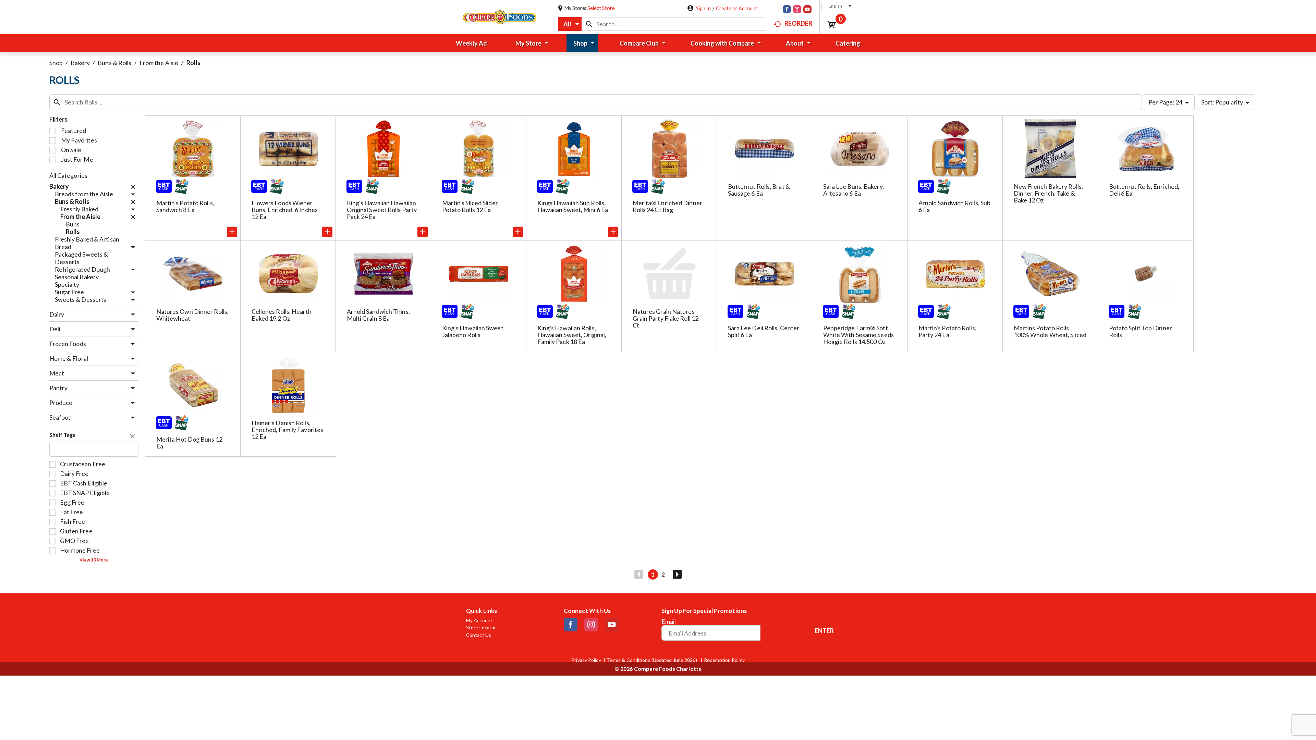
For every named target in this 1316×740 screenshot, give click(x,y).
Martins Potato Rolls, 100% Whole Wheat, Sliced (1050, 331)
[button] (838, 6)
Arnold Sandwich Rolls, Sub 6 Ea (954, 206)
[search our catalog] (589, 24)
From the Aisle (158, 62)
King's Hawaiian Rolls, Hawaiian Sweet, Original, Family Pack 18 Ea (572, 334)
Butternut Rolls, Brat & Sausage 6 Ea (759, 190)
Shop (56, 62)
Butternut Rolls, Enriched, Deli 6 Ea (1144, 190)
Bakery (80, 62)
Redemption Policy (724, 660)
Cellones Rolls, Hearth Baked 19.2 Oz (282, 315)
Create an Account (736, 8)
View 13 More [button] (94, 560)
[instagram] (797, 10)
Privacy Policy (586, 660)
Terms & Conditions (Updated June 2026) (652, 660)
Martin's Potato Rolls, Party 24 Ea (947, 331)
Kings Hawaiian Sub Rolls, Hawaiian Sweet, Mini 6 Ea (572, 206)
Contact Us (478, 635)
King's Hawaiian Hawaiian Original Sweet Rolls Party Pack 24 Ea (382, 209)
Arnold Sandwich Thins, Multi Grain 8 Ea (378, 315)
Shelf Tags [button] (62, 434)
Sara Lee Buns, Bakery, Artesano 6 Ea (853, 190)
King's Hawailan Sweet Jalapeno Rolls (472, 331)
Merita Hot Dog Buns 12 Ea (189, 442)
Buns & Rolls (114, 62)
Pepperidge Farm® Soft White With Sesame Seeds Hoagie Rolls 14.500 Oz (858, 334)
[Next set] (677, 574)
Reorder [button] (798, 23)
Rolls (193, 62)
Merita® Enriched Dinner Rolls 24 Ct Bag (667, 206)
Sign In (703, 8)
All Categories (68, 175)
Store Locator (481, 627)
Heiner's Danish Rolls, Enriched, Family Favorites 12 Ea (288, 429)
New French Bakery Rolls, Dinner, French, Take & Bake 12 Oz (1048, 193)
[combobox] (570, 24)
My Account (479, 620)
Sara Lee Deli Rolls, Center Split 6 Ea (764, 331)
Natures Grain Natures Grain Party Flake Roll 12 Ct (666, 318)
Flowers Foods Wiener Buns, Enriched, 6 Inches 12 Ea (285, 209)
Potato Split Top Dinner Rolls (1140, 331)
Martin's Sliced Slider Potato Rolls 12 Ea (470, 206)
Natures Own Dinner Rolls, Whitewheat (192, 315)
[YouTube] (807, 10)
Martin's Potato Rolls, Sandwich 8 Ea (185, 206)
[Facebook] (787, 10)
